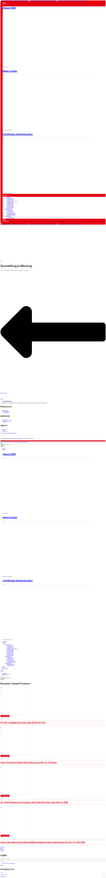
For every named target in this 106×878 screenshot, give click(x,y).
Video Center (5, 419)
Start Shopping (3, 876)
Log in (2, 865)
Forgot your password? (11, 863)
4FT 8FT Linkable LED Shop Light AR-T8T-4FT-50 (22, 722)
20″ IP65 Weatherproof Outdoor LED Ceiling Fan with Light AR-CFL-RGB (34, 802)
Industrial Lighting (8, 216)
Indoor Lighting (7, 197)
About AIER (9, 7)
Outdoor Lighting (8, 209)
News (4, 430)
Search (2, 446)
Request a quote (6, 716)
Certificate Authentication (18, 134)
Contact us (4, 421)
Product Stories (5, 431)
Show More (2, 847)
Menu (1, 223)
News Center (10, 71)
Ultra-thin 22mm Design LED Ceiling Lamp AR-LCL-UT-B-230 (28, 762)
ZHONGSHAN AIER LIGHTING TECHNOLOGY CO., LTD (14, 438)
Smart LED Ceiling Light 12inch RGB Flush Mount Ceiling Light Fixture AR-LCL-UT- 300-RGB (42, 842)
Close (1, 442)
